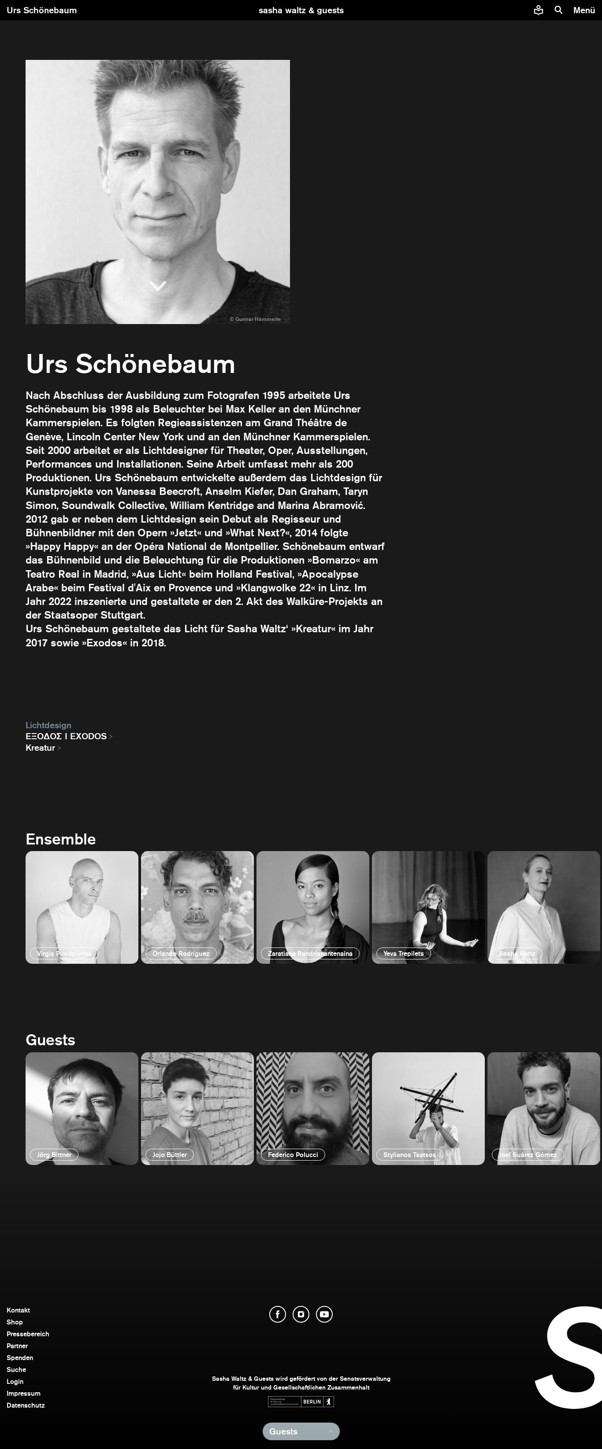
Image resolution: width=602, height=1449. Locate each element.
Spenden (20, 1357)
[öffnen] (82, 907)
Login (15, 1381)
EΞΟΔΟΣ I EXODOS (66, 736)
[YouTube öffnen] (324, 1314)
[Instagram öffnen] (301, 1314)
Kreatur (40, 747)
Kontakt (18, 1310)
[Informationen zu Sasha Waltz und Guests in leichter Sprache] (538, 10)
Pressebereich (28, 1334)
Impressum (24, 1393)
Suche (16, 1369)
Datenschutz (26, 1405)
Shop (15, 1322)
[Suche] (559, 10)
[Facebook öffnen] (277, 1314)
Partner (17, 1346)
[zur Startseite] (301, 10)
